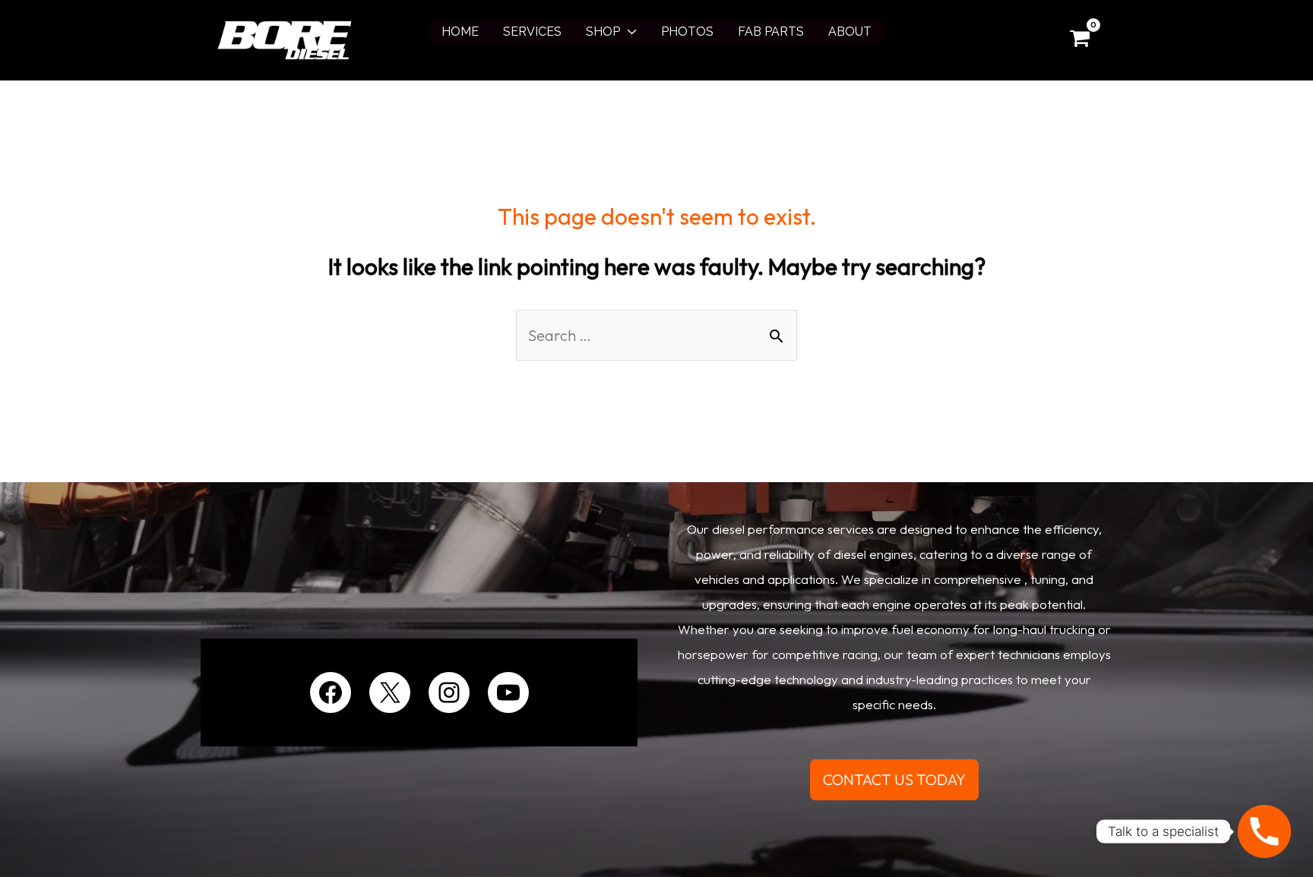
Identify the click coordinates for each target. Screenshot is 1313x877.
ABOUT (850, 31)
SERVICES (532, 31)
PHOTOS (687, 31)
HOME (460, 31)
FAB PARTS (771, 31)
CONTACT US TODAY (894, 779)
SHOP (603, 31)
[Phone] (1264, 831)
